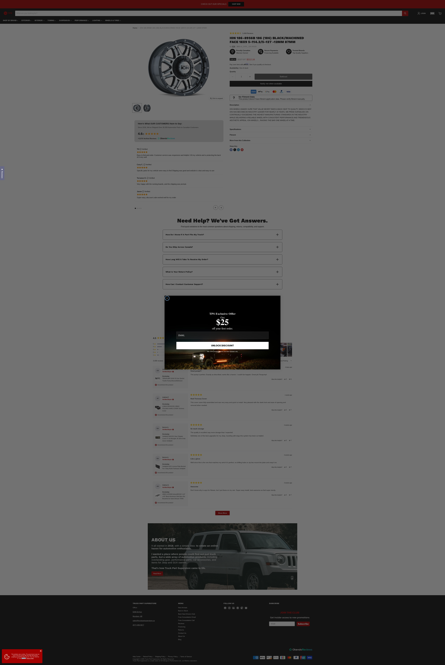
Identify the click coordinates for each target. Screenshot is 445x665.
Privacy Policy (30, 658)
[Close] (41, 651)
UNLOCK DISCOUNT (222, 345)
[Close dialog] (167, 298)
